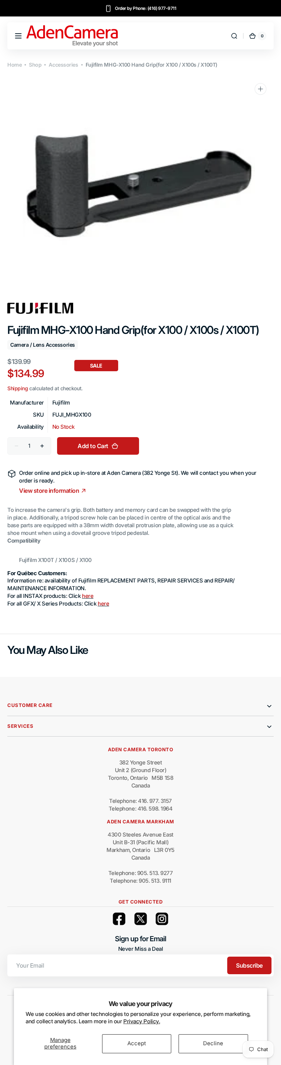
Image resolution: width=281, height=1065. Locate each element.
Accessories (63, 65)
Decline (213, 1043)
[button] (18, 36)
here (87, 596)
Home (14, 65)
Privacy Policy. (141, 1021)
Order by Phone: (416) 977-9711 (145, 8)
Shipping (17, 388)
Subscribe (249, 965)
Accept (136, 1043)
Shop (35, 65)
